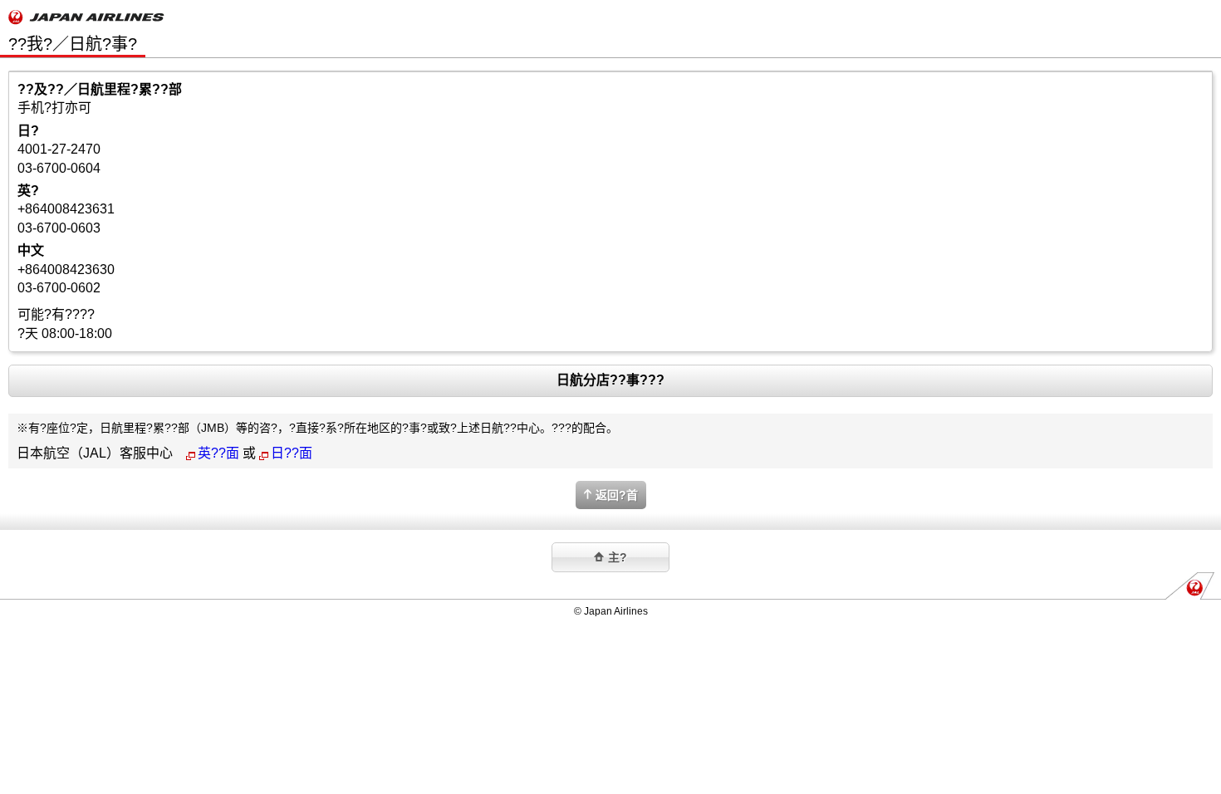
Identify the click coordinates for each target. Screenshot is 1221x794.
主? (617, 557)
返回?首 (617, 495)
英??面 (218, 453)
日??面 (291, 453)
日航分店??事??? (610, 380)
